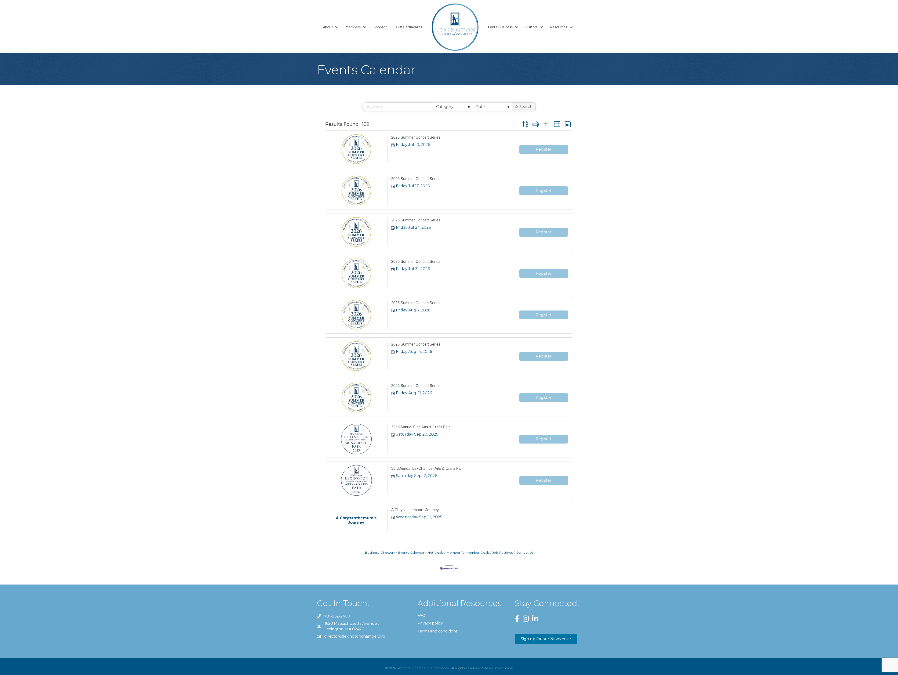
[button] (525, 124)
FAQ (421, 615)
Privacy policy (430, 623)
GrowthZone (503, 668)
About (328, 27)
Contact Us (524, 552)
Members (353, 27)
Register (543, 149)
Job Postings (502, 552)
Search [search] (525, 107)
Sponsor (380, 27)
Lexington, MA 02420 (352, 626)
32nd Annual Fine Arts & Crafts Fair (420, 427)
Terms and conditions (437, 631)
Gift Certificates (409, 27)
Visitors (531, 27)
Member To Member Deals (467, 552)
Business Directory (380, 552)
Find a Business (500, 27)
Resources (558, 27)
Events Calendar (411, 552)
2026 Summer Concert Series (415, 137)
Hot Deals (435, 552)
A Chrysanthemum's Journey (415, 510)
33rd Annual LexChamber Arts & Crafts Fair (427, 468)
